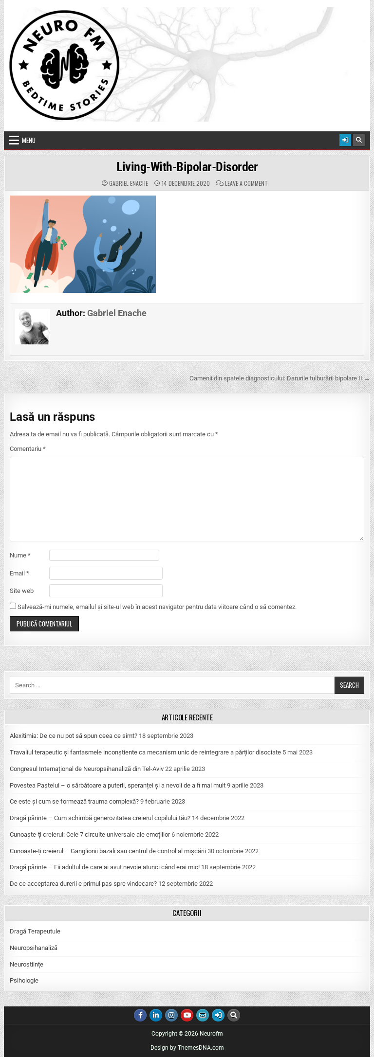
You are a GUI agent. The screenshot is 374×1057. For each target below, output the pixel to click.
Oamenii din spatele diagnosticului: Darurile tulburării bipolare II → (279, 378)
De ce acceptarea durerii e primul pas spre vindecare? (83, 883)
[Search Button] (359, 140)
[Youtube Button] (187, 1015)
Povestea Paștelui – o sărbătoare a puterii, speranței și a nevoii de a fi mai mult (117, 785)
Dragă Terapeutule (35, 931)
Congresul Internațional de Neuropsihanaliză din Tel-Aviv (87, 768)
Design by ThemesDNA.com (187, 1047)
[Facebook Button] (140, 1015)
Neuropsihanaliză (33, 947)
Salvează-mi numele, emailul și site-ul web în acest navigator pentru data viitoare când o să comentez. (157, 606)
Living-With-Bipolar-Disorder (187, 167)
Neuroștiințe (26, 964)
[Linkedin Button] (156, 1015)
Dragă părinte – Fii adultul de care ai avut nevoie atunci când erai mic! (105, 867)
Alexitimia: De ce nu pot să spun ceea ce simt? (73, 735)
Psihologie (24, 980)
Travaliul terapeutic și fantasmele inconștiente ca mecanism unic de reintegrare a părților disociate (145, 752)
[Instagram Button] (171, 1015)
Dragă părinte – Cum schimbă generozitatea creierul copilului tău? (100, 818)
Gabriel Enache (128, 183)
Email (19, 573)
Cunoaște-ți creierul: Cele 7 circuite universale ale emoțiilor (90, 834)
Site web (22, 590)
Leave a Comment (246, 183)
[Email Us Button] (202, 1015)
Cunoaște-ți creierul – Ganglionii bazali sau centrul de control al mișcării (108, 851)
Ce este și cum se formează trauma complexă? (74, 801)
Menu (29, 140)
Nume (20, 555)
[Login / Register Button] (345, 140)
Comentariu (28, 448)
